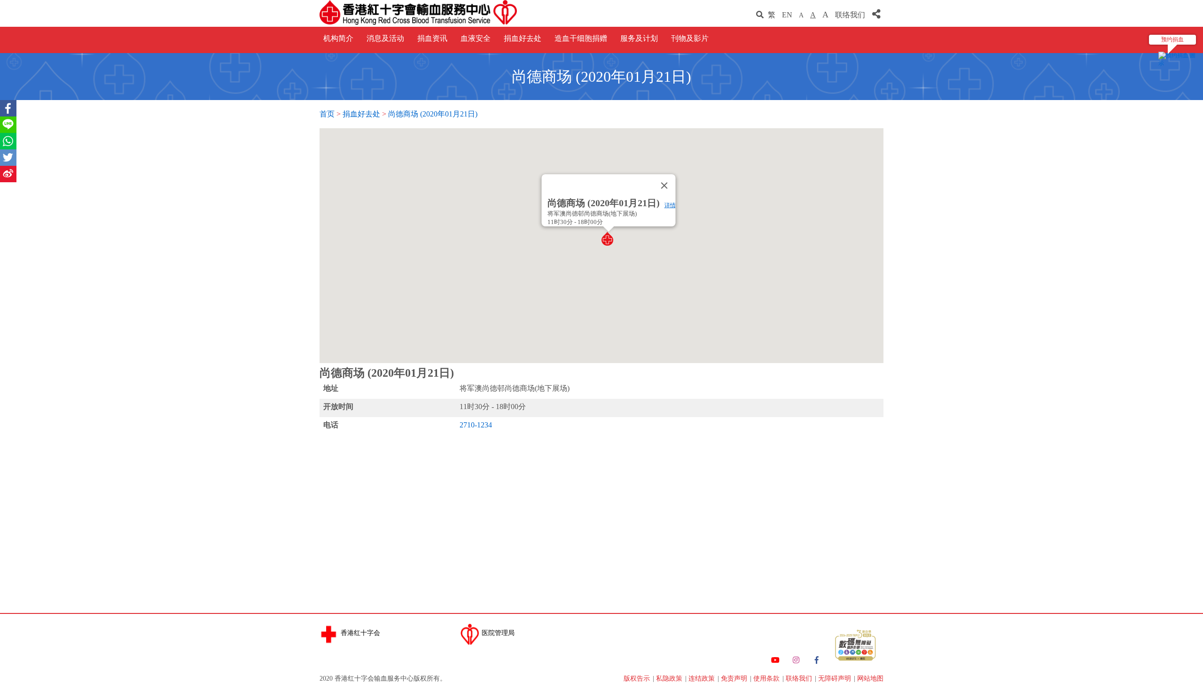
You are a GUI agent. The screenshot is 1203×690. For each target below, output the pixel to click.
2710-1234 (476, 425)
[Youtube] (775, 660)
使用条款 (767, 678)
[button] (609, 239)
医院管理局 (498, 632)
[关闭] (664, 185)
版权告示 (638, 678)
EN (787, 15)
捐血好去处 (361, 114)
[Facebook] (816, 660)
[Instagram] (796, 660)
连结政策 (702, 678)
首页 (327, 114)
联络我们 (851, 15)
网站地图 (870, 678)
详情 (670, 205)
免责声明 (735, 678)
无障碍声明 (835, 678)
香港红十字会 (360, 632)
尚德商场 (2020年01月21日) (432, 114)
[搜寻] (760, 14)
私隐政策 (670, 678)
